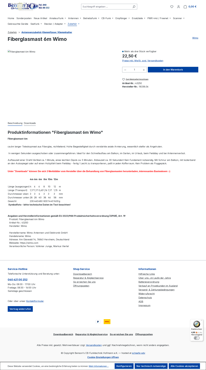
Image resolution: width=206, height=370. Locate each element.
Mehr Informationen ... (99, 366)
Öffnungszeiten (81, 285)
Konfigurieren (124, 366)
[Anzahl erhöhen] (144, 69)
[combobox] (106, 6)
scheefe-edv (138, 353)
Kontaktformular (35, 301)
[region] (62, 83)
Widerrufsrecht (146, 293)
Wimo (195, 37)
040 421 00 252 (17, 279)
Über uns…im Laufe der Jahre (154, 278)
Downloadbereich (82, 274)
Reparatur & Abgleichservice (88, 278)
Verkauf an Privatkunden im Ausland (158, 285)
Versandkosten (94, 345)
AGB (140, 301)
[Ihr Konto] (178, 6)
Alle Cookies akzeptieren (184, 366)
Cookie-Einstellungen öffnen (103, 357)
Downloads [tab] (30, 123)
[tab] (15, 123)
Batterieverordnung (148, 281)
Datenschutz (145, 297)
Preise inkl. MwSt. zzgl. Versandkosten (142, 60)
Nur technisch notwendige (151, 366)
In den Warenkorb (173, 69)
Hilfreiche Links (146, 274)
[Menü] (201, 321)
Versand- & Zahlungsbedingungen (156, 289)
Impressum (144, 305)
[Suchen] (134, 6)
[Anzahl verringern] (125, 69)
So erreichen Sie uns (84, 281)
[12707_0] (21, 51)
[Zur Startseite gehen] (29, 6)
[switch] (197, 338)
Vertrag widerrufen (20, 309)
